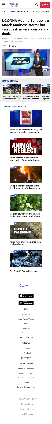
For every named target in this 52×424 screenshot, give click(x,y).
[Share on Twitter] (13, 46)
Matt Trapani (7, 39)
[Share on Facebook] (9, 46)
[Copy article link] (16, 46)
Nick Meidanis (22, 39)
